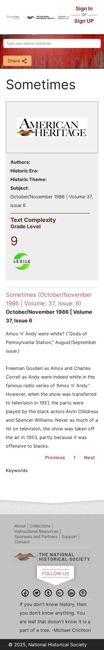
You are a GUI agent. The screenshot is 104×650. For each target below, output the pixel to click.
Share (14, 61)
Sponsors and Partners (35, 536)
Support (69, 536)
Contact (21, 541)
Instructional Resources (36, 531)
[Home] (13, 17)
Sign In (84, 8)
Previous (55, 457)
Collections (40, 525)
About (20, 525)
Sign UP (84, 21)
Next (89, 457)
